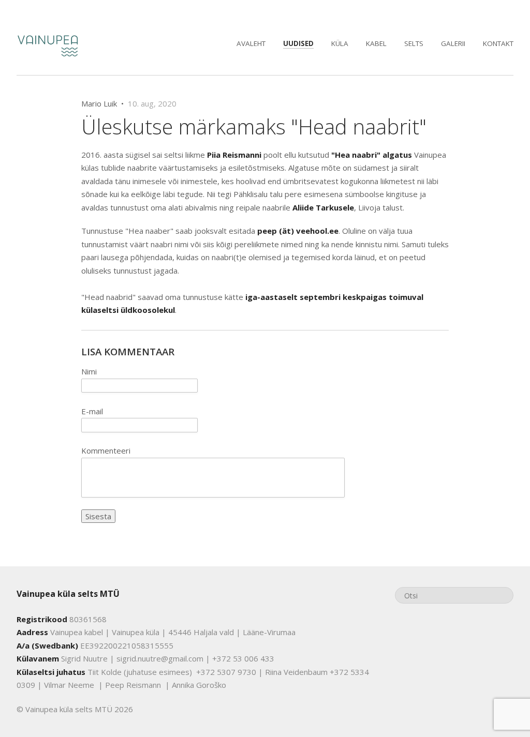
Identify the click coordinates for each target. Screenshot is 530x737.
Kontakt (498, 43)
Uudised (298, 43)
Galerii (453, 43)
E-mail (92, 411)
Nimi (89, 371)
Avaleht (251, 43)
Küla (339, 43)
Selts (413, 43)
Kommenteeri (105, 450)
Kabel (376, 43)
